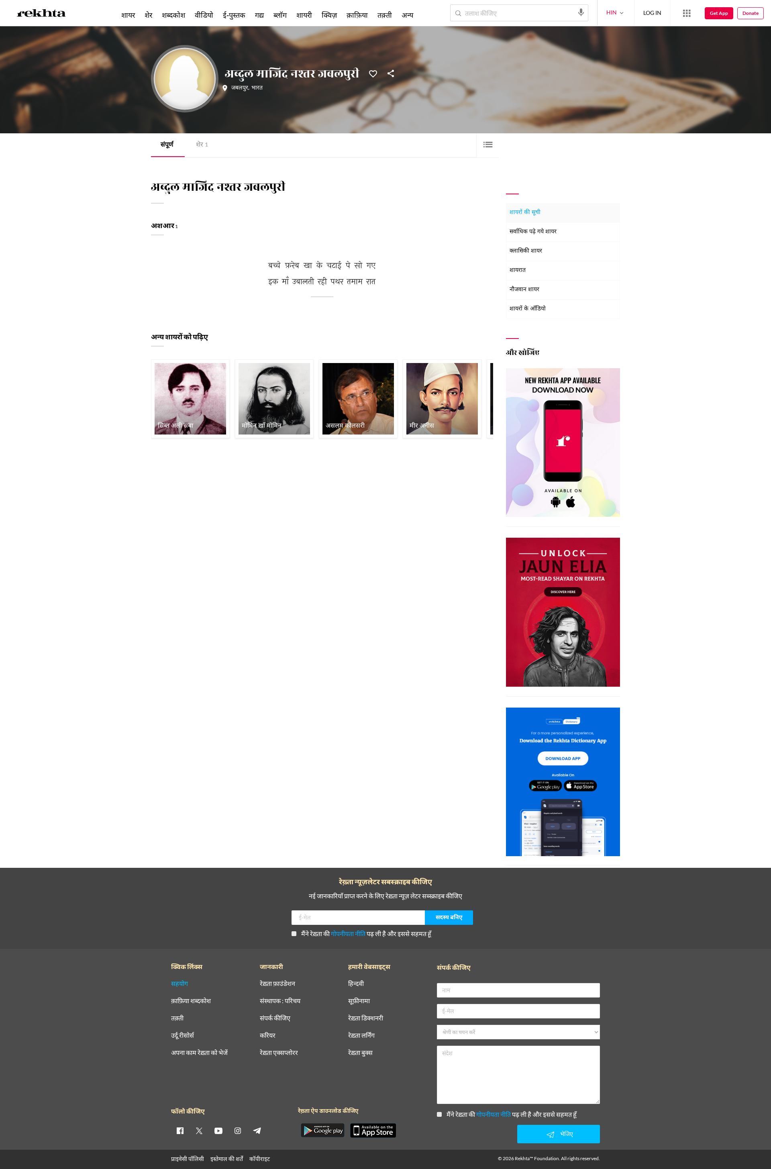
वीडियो (204, 14)
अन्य (407, 14)
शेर (202, 145)
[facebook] (179, 1130)
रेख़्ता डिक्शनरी (365, 1018)
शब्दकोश (173, 14)
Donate (750, 13)
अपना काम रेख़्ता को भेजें (199, 1052)
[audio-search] (581, 12)
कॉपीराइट (259, 1158)
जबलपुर (239, 88)
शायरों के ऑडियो (528, 309)
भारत (257, 88)
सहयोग (179, 983)
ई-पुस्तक (234, 14)
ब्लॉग (280, 14)
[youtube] (218, 1130)
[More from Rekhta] (686, 13)
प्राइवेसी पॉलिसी (187, 1158)
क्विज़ (329, 14)
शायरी (304, 14)
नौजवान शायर (524, 290)
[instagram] (237, 1130)
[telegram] (257, 1130)
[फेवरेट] (373, 73)
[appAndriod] (322, 1130)
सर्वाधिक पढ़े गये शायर (533, 232)
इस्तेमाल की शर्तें (226, 1158)
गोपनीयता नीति (348, 933)
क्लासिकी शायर (526, 251)
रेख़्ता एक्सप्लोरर (279, 1052)
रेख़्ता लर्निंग (361, 1035)
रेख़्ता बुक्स (360, 1052)
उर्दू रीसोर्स (182, 1035)
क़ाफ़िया (357, 14)
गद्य (259, 14)
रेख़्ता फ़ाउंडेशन (277, 983)
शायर (128, 14)
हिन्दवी (356, 983)
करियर (267, 1035)
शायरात (518, 270)
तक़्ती (384, 14)
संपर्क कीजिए (275, 1018)
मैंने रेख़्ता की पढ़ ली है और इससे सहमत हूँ (366, 933)
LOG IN (652, 12)
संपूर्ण (167, 145)
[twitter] (199, 1130)
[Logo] (41, 14)
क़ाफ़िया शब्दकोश (191, 1001)
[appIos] (373, 1130)
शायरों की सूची (525, 212)
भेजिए (566, 1133)
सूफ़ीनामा (359, 1001)
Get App (719, 13)
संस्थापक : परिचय (280, 1001)
